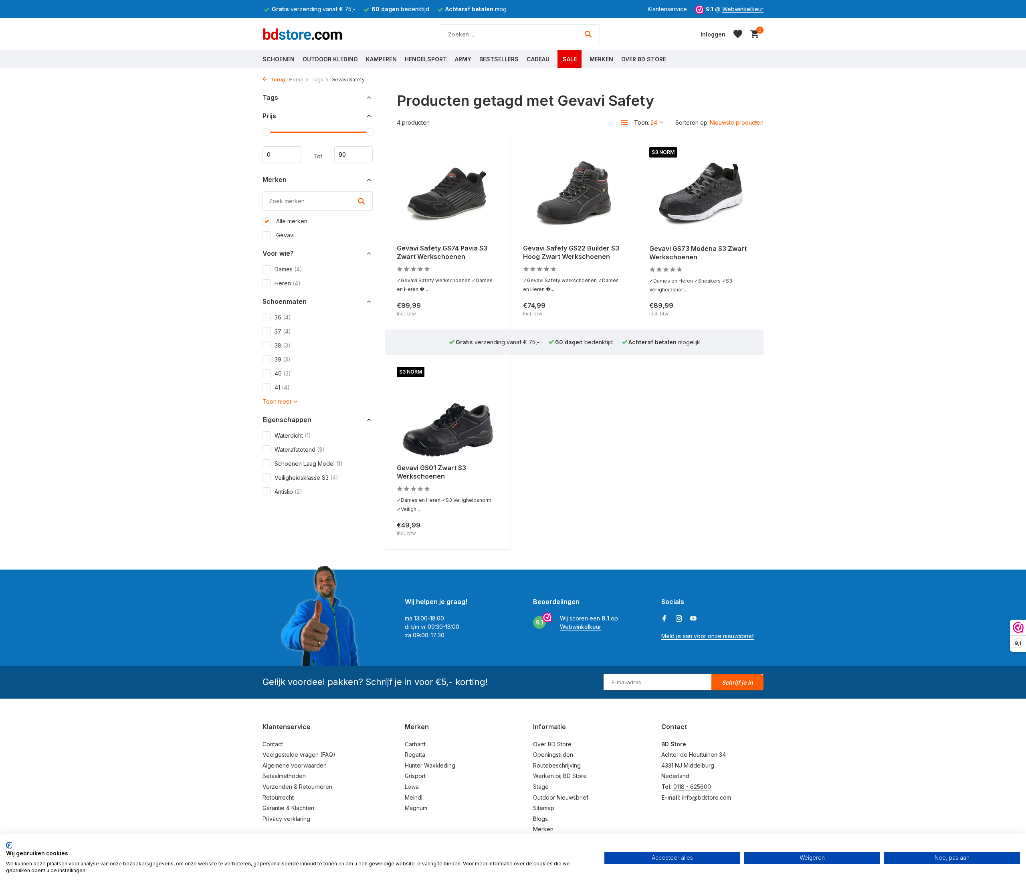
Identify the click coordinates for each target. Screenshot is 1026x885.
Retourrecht (278, 797)
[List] (624, 122)
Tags (317, 80)
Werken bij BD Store (560, 775)
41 (282, 387)
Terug (277, 80)
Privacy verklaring (286, 818)
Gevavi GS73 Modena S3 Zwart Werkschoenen (698, 252)
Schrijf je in (737, 682)
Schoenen (279, 59)
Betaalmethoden (284, 775)
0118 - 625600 (692, 786)
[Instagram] (679, 619)
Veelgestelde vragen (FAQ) (299, 754)
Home (296, 80)
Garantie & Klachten (288, 807)
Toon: (641, 122)
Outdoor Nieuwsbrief (560, 797)
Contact (273, 744)
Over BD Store (643, 59)
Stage (541, 786)
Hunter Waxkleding (430, 765)
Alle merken (291, 221)
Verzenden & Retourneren (297, 786)
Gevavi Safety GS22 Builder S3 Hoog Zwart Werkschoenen (571, 252)
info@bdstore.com (706, 797)
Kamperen (381, 59)
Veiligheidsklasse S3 (306, 477)
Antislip (288, 491)
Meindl (413, 797)
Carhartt (415, 744)
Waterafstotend (300, 449)
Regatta (415, 754)
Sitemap (543, 807)
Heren (288, 283)
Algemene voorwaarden (295, 765)
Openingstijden (553, 754)
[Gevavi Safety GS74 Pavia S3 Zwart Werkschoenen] (448, 192)
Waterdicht (293, 435)
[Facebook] (664, 619)
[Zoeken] (588, 34)
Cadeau (538, 59)
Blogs (540, 818)
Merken (601, 59)
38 (283, 345)
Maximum (353, 155)
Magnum (416, 807)
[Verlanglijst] (737, 34)
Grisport (415, 775)
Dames (288, 269)
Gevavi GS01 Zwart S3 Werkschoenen (431, 472)
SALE (570, 59)
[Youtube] (693, 619)
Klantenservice (667, 9)
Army (463, 59)
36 (283, 317)
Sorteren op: (692, 122)
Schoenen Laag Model (309, 463)
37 (283, 331)
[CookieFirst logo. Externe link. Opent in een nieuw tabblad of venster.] (9, 845)
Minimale (282, 155)
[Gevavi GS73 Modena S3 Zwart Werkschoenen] (700, 192)
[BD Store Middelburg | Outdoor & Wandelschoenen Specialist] (303, 34)
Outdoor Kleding (330, 59)
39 (283, 359)
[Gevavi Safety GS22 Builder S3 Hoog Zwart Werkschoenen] (574, 192)
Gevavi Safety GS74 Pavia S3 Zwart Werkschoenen (442, 252)
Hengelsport (426, 59)
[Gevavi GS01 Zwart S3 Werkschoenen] (448, 412)
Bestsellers (499, 59)
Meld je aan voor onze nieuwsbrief (707, 635)
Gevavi (285, 235)
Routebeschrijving (557, 765)
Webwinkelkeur (742, 9)
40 (283, 373)
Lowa (412, 786)
